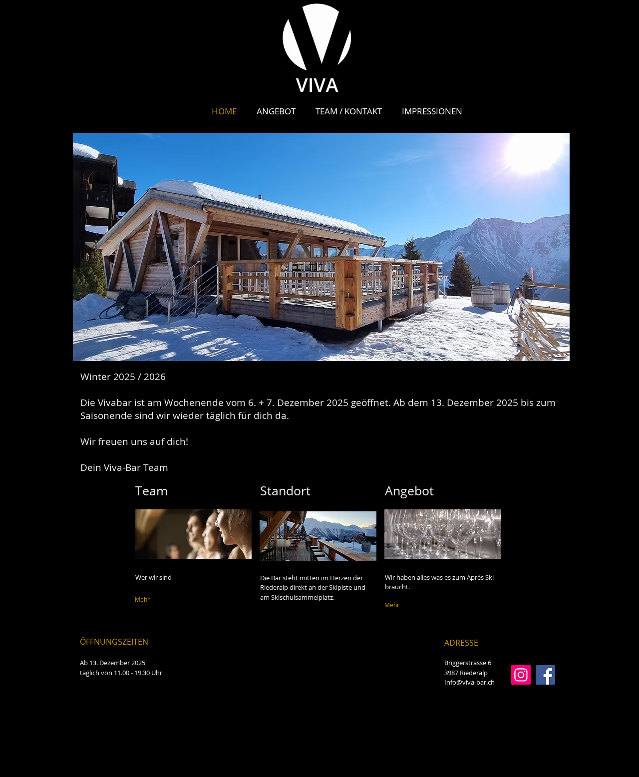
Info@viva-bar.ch (469, 682)
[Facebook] (545, 675)
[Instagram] (521, 675)
